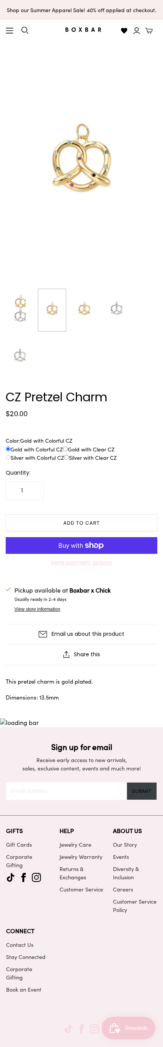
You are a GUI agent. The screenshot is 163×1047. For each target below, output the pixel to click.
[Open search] (25, 30)
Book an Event (23, 989)
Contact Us (19, 944)
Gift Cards (19, 844)
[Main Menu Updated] (9, 31)
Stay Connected (25, 957)
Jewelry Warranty (81, 856)
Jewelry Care (75, 844)
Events (121, 856)
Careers (123, 889)
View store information (37, 609)
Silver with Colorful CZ (37, 457)
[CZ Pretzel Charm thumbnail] (20, 310)
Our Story (125, 844)
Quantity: (18, 472)
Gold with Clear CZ (91, 449)
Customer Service (81, 889)
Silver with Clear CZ (93, 457)
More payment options (81, 562)
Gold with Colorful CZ (37, 449)
